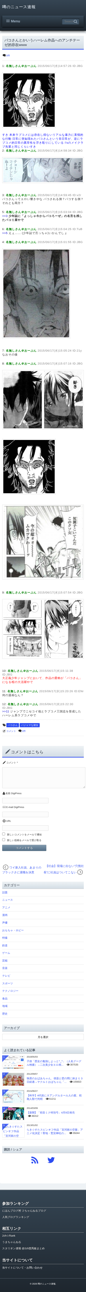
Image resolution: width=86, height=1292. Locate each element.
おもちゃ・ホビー (13, 930)
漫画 (4, 915)
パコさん (13, 725)
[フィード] (35, 1159)
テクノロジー (10, 990)
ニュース (7, 899)
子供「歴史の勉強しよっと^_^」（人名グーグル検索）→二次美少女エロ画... (54, 1063)
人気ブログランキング (15, 1217)
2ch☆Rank (8, 1235)
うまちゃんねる (11, 1242)
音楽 (4, 968)
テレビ (6, 975)
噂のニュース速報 (19, 7)
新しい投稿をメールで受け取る (24, 840)
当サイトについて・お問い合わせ (22, 1267)
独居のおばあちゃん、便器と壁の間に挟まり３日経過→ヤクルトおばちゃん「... (55, 1080)
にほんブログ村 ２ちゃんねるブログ (24, 1210)
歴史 (4, 1013)
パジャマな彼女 (29, 725)
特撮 (4, 937)
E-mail (9, 807)
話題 (4, 892)
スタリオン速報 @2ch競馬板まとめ (23, 1248)
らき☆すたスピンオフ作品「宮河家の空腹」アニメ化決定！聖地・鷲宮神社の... (55, 1131)
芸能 (4, 960)
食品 (4, 998)
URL (8, 821)
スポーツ (7, 983)
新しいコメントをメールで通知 (24, 834)
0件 (8, 55)
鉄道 (4, 945)
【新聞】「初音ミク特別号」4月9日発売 (51, 1112)
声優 (4, 922)
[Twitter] (51, 1159)
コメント (11, 731)
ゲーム (6, 952)
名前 (8, 793)
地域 (4, 1006)
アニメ (6, 907)
